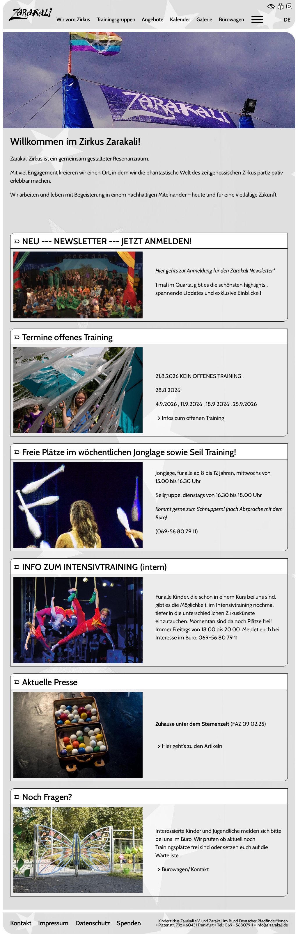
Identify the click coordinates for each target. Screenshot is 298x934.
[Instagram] (289, 6)
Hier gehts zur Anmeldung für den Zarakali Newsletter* (215, 270)
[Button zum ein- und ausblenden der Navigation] (257, 19)
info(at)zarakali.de (272, 925)
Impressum (53, 923)
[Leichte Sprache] (280, 6)
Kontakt (20, 923)
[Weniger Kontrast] (271, 6)
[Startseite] (30, 14)
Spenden (129, 923)
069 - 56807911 (239, 925)
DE (287, 20)
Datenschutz (92, 923)
